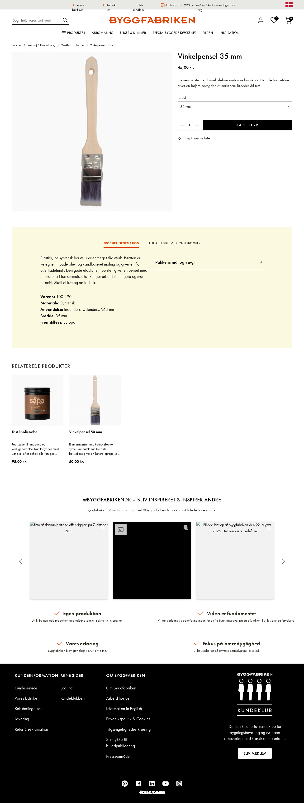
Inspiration (229, 33)
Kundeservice (26, 688)
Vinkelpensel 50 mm (85, 432)
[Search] (65, 20)
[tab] (209, 262)
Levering (22, 718)
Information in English (124, 708)
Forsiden (17, 45)
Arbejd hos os (117, 698)
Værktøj (65, 45)
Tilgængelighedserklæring (128, 729)
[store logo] (152, 20)
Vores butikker (27, 698)
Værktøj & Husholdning (42, 45)
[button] (69, 560)
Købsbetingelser (28, 708)
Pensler (80, 45)
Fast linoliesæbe (24, 432)
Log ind (67, 688)
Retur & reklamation (31, 729)
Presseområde (118, 756)
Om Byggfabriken (121, 688)
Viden (208, 33)
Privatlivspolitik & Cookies (128, 718)
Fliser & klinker (133, 33)
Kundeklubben (73, 698)
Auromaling (102, 33)
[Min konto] (260, 20)
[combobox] (36, 20)
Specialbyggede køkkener (174, 33)
